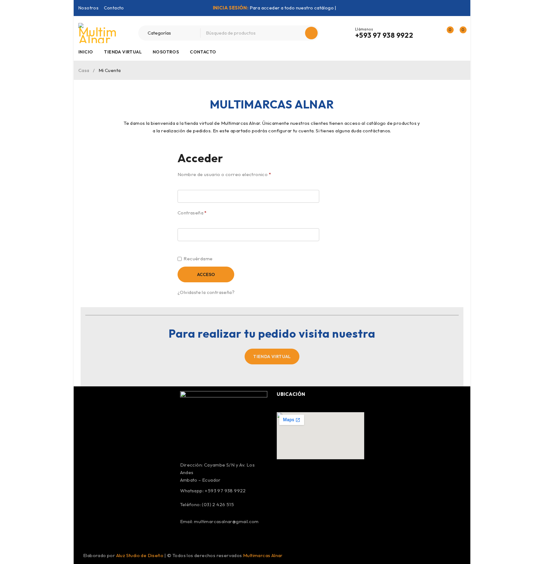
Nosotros (88, 8)
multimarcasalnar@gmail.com (226, 521)
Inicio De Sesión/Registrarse (433, 33)
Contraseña (192, 213)
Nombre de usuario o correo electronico (224, 174)
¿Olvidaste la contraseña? (206, 292)
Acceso (206, 274)
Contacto (114, 8)
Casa (83, 70)
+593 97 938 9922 (384, 35)
